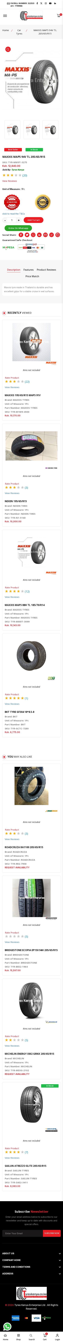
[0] (58, 15)
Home (5, 30)
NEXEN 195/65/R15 (16, 501)
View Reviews (9, 180)
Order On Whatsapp (18, 228)
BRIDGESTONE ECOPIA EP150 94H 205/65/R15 (31, 950)
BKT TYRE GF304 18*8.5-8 (19, 712)
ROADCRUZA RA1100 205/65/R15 (24, 847)
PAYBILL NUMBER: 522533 (22, 4)
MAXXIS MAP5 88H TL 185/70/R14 (24, 605)
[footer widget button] (31, 1253)
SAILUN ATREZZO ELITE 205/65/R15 (25, 1166)
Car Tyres (19, 32)
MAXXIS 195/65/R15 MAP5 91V (23, 395)
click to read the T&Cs (13, 213)
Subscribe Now (51, 1233)
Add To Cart (34, 220)
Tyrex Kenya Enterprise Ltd (29, 1305)
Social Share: (9, 234)
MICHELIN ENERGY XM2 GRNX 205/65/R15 (29, 1053)
